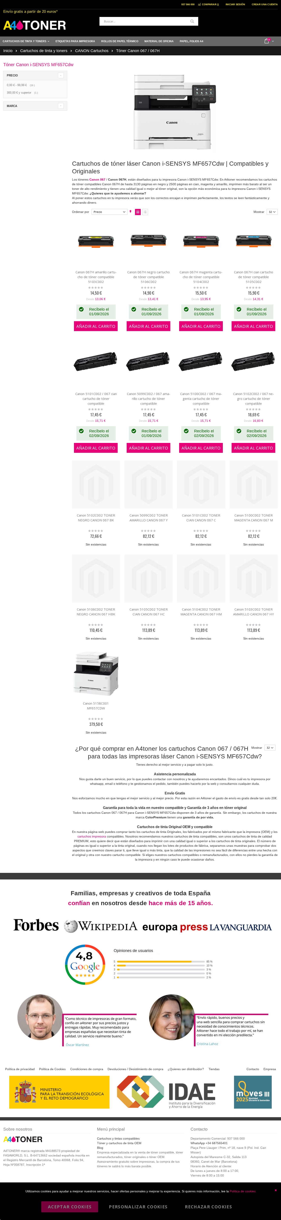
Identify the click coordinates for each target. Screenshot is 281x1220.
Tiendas (214, 1069)
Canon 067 (97, 179)
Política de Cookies (52, 1069)
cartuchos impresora (91, 836)
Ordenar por (80, 212)
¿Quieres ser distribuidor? (186, 1069)
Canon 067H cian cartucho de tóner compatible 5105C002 (253, 277)
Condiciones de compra (86, 1069)
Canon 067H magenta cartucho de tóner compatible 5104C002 (201, 277)
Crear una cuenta (265, 4)
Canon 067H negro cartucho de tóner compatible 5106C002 (148, 277)
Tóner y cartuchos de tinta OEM (119, 1143)
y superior (23, 92)
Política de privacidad (20, 1069)
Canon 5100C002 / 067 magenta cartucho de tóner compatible (201, 399)
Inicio (8, 51)
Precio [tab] (12, 75)
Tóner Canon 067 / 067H (138, 51)
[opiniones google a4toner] (140, 933)
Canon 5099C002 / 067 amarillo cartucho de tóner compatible (148, 399)
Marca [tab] (12, 106)
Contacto (253, 1069)
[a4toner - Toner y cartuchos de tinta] (34, 25)
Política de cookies (243, 1191)
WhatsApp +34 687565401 (209, 1143)
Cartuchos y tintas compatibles (118, 1138)
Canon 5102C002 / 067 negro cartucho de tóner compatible (253, 399)
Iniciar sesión (235, 4)
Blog (100, 1147)
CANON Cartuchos (91, 51)
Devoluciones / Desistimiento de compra (135, 1069)
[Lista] (145, 212)
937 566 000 (188, 4)
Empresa (269, 1069)
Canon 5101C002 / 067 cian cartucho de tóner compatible (96, 399)
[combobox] (148, 21)
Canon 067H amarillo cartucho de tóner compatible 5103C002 (96, 277)
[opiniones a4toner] (74, 1047)
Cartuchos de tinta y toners (43, 51)
